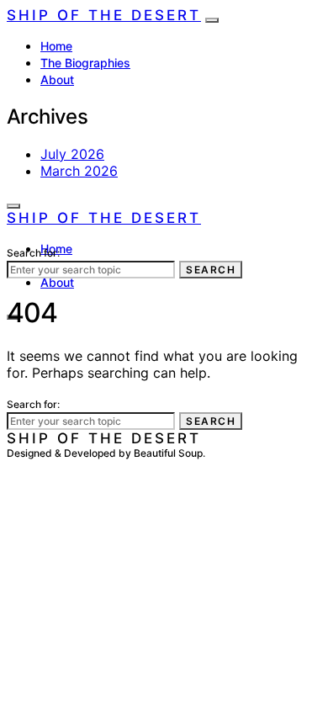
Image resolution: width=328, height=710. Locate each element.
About (57, 79)
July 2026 (72, 154)
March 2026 (79, 170)
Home (56, 46)
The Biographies (85, 63)
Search (210, 269)
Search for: (33, 252)
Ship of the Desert (104, 15)
